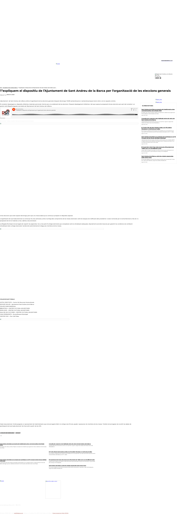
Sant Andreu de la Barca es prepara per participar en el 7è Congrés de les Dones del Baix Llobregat (23, 460)
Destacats (18, 432)
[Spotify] (7, 60)
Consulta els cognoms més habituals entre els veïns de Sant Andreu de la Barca (70, 444)
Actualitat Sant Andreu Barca (10, 87)
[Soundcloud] (5, 60)
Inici (1, 87)
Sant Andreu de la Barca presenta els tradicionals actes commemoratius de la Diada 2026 (22, 444)
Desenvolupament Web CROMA (60, 513)
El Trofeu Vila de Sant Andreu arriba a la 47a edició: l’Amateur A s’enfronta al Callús (70, 451)
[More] (168, 94)
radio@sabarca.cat (18, 513)
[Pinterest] (158, 94)
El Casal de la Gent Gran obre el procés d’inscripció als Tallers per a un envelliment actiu (72, 459)
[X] (10, 60)
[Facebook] (148, 94)
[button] (174, 60)
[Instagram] (3, 60)
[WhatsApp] (163, 94)
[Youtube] (12, 60)
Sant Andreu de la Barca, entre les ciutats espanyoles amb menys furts (67, 465)
